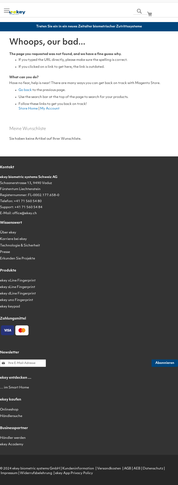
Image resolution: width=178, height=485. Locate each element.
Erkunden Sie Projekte (17, 258)
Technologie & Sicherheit (20, 245)
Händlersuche (11, 416)
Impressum (9, 473)
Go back (25, 90)
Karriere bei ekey (13, 239)
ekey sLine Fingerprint (17, 287)
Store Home (28, 108)
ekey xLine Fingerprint (18, 280)
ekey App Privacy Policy (74, 473)
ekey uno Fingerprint (16, 300)
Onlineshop (9, 409)
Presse (5, 252)
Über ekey (8, 232)
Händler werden (13, 438)
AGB (127, 468)
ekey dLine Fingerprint (18, 293)
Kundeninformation (78, 468)
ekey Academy (11, 444)
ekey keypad (10, 306)
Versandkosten (109, 468)
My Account (50, 108)
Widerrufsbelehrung (36, 473)
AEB (137, 468)
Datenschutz (153, 468)
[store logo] (17, 12)
